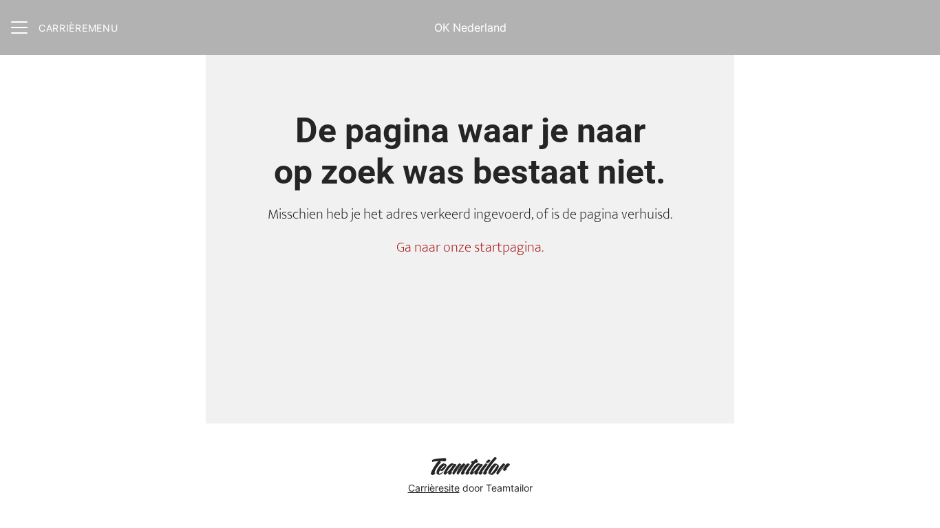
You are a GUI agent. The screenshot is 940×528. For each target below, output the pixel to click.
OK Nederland (470, 27)
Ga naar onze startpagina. (470, 247)
